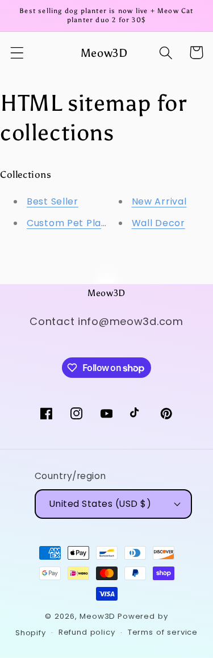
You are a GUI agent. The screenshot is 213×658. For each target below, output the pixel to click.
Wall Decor (158, 223)
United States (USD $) (100, 504)
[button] (17, 53)
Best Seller (52, 201)
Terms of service (163, 632)
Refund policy (87, 632)
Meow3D (97, 616)
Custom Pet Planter (74, 223)
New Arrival (159, 201)
